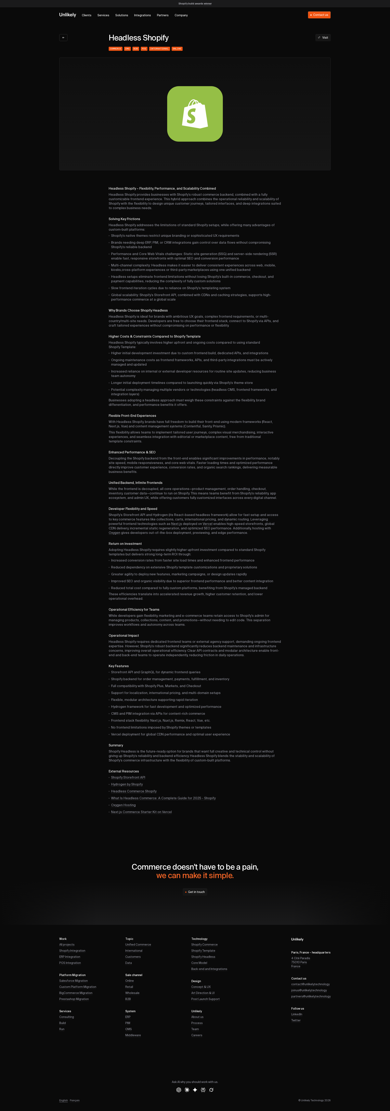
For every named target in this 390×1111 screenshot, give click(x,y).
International (159, 49)
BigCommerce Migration (75, 993)
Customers (133, 957)
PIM (127, 1023)
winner (208, 4)
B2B (136, 49)
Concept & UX (201, 987)
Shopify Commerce (204, 944)
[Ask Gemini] (195, 1089)
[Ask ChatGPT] (178, 1089)
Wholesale (132, 993)
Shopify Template (203, 950)
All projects (67, 944)
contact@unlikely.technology (310, 984)
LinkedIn (296, 1014)
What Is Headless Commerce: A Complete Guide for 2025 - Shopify (163, 798)
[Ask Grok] (211, 1089)
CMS (127, 49)
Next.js (176, 524)
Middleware (133, 1035)
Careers (196, 1035)
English (63, 1100)
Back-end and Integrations (209, 969)
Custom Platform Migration (77, 987)
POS (144, 49)
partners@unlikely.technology (311, 996)
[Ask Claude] (186, 1089)
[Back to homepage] (67, 15)
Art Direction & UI (202, 993)
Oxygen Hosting (123, 805)
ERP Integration (69, 957)
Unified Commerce (138, 944)
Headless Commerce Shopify (133, 791)
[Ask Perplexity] (203, 1089)
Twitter (296, 1020)
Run (61, 1029)
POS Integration (70, 963)
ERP (128, 1017)
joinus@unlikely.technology (309, 990)
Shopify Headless (203, 957)
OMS (128, 1029)
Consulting (66, 1017)
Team (195, 1029)
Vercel (207, 524)
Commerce (115, 49)
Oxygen (114, 533)
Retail (129, 987)
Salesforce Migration (73, 981)
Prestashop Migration (74, 999)
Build (62, 1023)
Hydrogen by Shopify (127, 784)
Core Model (199, 963)
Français (75, 1100)
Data (128, 963)
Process (197, 1023)
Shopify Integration (72, 950)
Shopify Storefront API (128, 777)
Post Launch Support (205, 999)
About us (197, 1017)
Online (177, 49)
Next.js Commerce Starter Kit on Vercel (141, 812)
